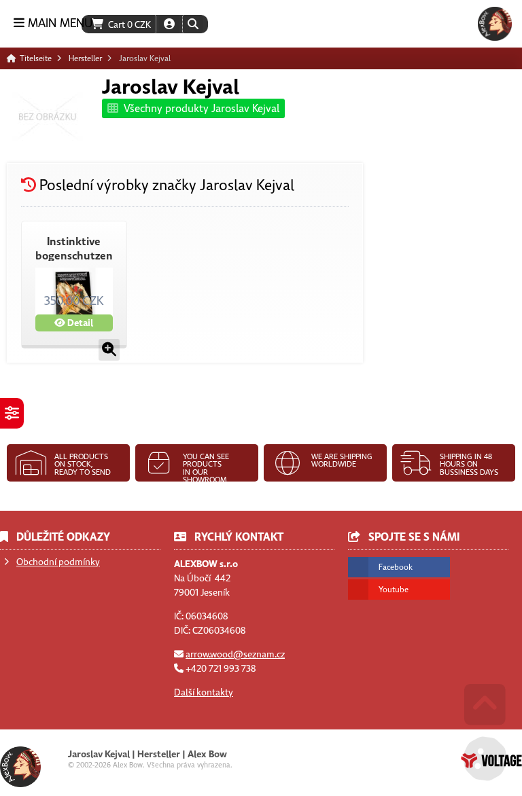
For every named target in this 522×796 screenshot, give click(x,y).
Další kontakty (203, 692)
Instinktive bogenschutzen (74, 249)
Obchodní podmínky (58, 562)
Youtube (393, 589)
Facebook (396, 567)
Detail (79, 322)
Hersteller (85, 58)
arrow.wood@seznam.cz (235, 654)
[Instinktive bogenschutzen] (109, 350)
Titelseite (495, 24)
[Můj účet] (169, 24)
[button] (192, 24)
